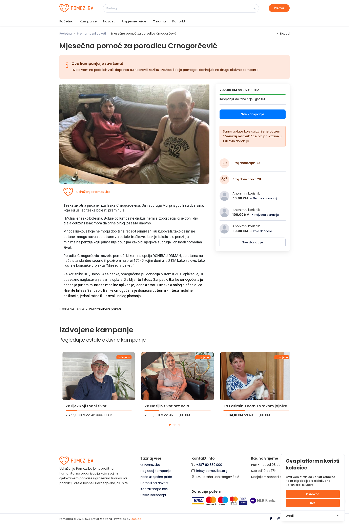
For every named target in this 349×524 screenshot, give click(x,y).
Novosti (109, 21)
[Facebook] (271, 519)
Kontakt (178, 21)
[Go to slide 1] (169, 425)
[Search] (254, 8)
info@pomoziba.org (211, 470)
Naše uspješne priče (156, 477)
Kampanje (88, 21)
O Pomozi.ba (150, 464)
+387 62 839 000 (209, 464)
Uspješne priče (134, 21)
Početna (66, 21)
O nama (159, 21)
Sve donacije (252, 242)
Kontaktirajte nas (154, 489)
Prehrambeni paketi (91, 34)
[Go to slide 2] (174, 425)
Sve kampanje (252, 114)
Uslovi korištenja (153, 495)
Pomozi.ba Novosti (154, 483)
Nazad (285, 34)
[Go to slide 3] (179, 425)
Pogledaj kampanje (155, 470)
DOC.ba (136, 519)
